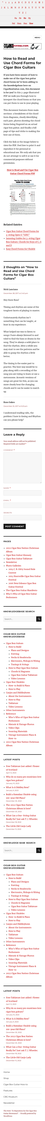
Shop (6, 1078)
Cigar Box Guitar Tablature (19, 558)
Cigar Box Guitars (14, 643)
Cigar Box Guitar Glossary (18, 555)
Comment (9, 450)
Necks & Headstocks (21, 657)
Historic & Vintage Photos (21, 724)
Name (7, 488)
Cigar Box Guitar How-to (16, 1084)
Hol (13, 23)
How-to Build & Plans (19, 685)
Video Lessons (18, 678)
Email (7, 500)
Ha (15, 18)
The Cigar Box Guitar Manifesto (21, 590)
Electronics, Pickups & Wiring (25, 661)
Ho (25, 18)
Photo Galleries (13, 565)
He (20, 18)
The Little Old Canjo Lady (18, 826)
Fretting (15, 654)
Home (7, 1072)
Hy (29, 18)
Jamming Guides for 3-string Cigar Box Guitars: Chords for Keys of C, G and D (23, 242)
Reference (11, 713)
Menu (37, 37)
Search (38, 621)
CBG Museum (11, 1097)
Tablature (13, 703)
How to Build (14, 647)
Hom (19, 23)
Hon (25, 23)
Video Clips (13, 728)
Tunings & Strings (20, 664)
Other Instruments (15, 710)
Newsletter (11, 562)
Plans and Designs (20, 650)
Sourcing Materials (17, 731)
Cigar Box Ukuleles (15, 682)
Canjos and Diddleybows (18, 692)
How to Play (14, 689)
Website (8, 513)
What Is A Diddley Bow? (17, 787)
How (31, 23)
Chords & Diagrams (20, 671)
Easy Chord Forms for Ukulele (20, 249)
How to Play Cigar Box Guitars (23, 668)
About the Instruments (19, 696)
